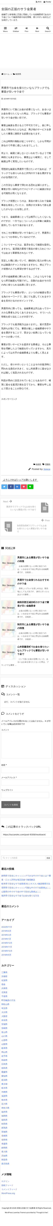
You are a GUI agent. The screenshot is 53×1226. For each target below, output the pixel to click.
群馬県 (4, 1128)
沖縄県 (4, 1092)
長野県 (4, 1139)
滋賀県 (4, 1096)
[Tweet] (4, 486)
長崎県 (4, 1135)
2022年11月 (6, 927)
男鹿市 (47, 464)
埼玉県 (4, 1008)
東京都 (4, 1084)
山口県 (4, 1036)
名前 (4, 765)
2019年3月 (6, 935)
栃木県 (4, 1088)
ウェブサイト (7, 790)
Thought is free (41, 1212)
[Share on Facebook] (11, 486)
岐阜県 (4, 1048)
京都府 (4, 976)
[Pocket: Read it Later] (24, 486)
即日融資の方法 (8, 1000)
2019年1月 (6, 939)
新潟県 (4, 1080)
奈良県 (4, 1020)
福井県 (4, 1112)
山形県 (4, 1040)
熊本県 (4, 1100)
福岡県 (4, 1116)
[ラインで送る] (30, 486)
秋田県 (38, 464)
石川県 (4, 1104)
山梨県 (4, 1044)
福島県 (4, 1120)
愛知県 (4, 1076)
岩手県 (4, 1056)
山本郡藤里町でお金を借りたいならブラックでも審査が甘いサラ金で (33, 650)
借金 (3, 984)
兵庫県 (4, 988)
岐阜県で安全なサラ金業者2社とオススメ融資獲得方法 (25, 883)
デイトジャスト (31, 1220)
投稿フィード (7, 1185)
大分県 (4, 1012)
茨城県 (4, 1131)
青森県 (4, 1143)
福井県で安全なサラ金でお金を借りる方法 (20, 895)
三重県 (4, 972)
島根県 (4, 1060)
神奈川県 (5, 1108)
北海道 (4, 992)
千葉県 (4, 996)
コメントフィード (9, 1189)
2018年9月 (6, 955)
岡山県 (4, 1052)
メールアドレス (9, 777)
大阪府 (4, 1016)
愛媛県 (4, 1072)
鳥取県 (4, 1159)
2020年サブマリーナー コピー (26, 1218)
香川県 (4, 1151)
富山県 (4, 1032)
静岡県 (4, 1147)
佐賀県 (4, 980)
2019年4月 (6, 931)
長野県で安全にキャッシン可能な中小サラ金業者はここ (26, 887)
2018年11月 (6, 947)
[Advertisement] (26, 51)
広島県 (4, 1064)
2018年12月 (6, 943)
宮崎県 (4, 1028)
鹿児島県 (5, 1163)
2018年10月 (6, 951)
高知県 (4, 1155)
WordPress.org (8, 1193)
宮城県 (4, 1024)
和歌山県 (5, 1004)
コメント (5, 730)
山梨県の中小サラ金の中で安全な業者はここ (21, 891)
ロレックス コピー (8, 1218)
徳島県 (4, 1068)
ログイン (5, 1181)
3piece (46, 469)
